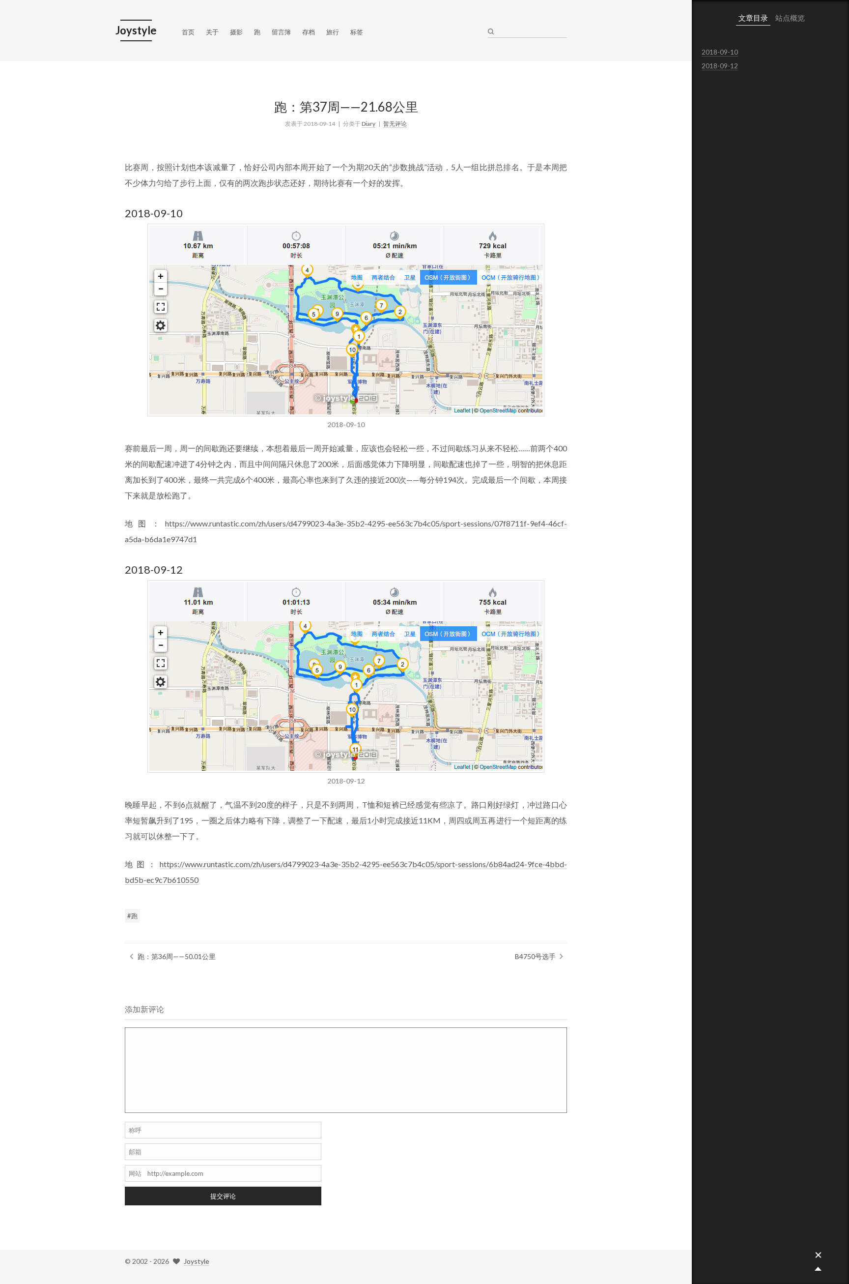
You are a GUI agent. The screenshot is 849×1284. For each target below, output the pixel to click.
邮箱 (135, 1152)
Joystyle (196, 1261)
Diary (368, 123)
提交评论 (223, 1196)
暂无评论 (395, 123)
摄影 (236, 32)
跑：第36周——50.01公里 (177, 956)
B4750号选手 (535, 956)
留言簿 (281, 32)
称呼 (135, 1130)
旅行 (332, 32)
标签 (356, 32)
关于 (212, 32)
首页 (188, 32)
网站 (135, 1173)
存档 (308, 32)
